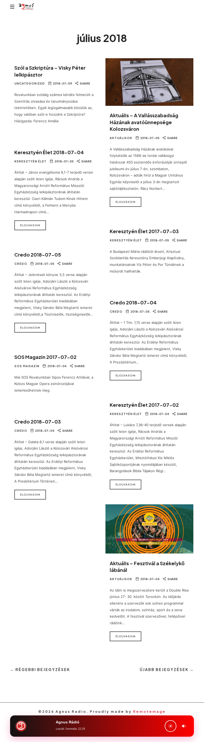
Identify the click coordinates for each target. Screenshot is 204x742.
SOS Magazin (26, 366)
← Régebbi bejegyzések (40, 669)
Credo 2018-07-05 (37, 254)
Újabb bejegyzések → (167, 669)
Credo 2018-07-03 (37, 421)
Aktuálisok (121, 138)
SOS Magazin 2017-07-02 (45, 357)
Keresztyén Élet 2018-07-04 (49, 152)
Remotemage (149, 711)
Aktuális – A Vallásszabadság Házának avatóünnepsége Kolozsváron (144, 122)
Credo (20, 263)
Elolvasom (125, 202)
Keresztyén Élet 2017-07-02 (144, 405)
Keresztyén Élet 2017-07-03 (144, 231)
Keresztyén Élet (30, 161)
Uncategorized (29, 83)
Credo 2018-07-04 (133, 302)
